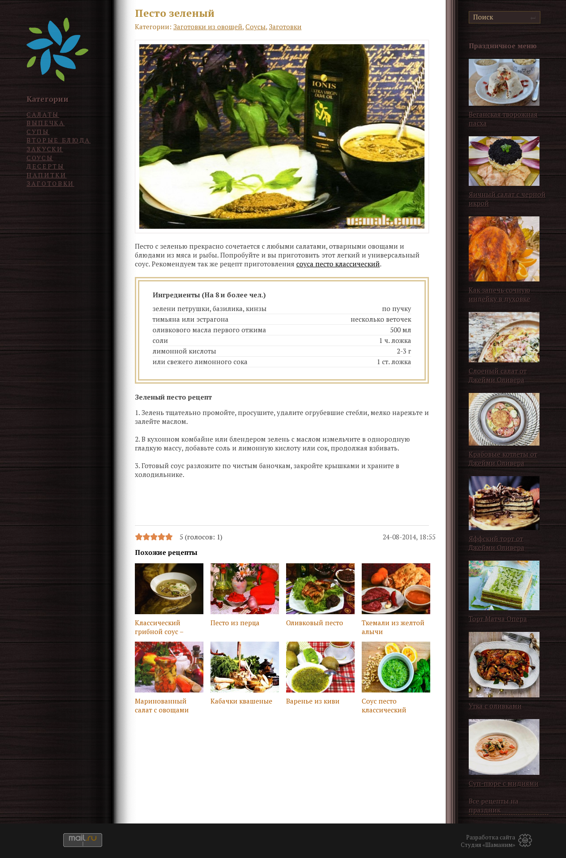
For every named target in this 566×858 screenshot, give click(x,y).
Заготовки (50, 183)
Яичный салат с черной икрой (507, 199)
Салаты (43, 114)
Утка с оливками (495, 705)
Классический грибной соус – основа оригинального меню (160, 628)
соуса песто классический (338, 263)
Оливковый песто (314, 622)
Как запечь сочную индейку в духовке (499, 294)
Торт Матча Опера (498, 618)
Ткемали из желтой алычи (393, 627)
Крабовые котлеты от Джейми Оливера (503, 458)
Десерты (46, 166)
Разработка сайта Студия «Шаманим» (488, 841)
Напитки (47, 175)
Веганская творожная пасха (503, 118)
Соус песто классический (384, 705)
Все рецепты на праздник (494, 805)
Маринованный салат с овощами (162, 705)
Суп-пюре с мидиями (504, 783)
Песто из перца (235, 622)
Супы (38, 131)
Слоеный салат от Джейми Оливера (498, 375)
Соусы (40, 158)
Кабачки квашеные (241, 700)
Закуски (45, 149)
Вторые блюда (59, 140)
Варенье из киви (313, 700)
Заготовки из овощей (207, 26)
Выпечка (46, 123)
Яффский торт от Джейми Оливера (496, 543)
